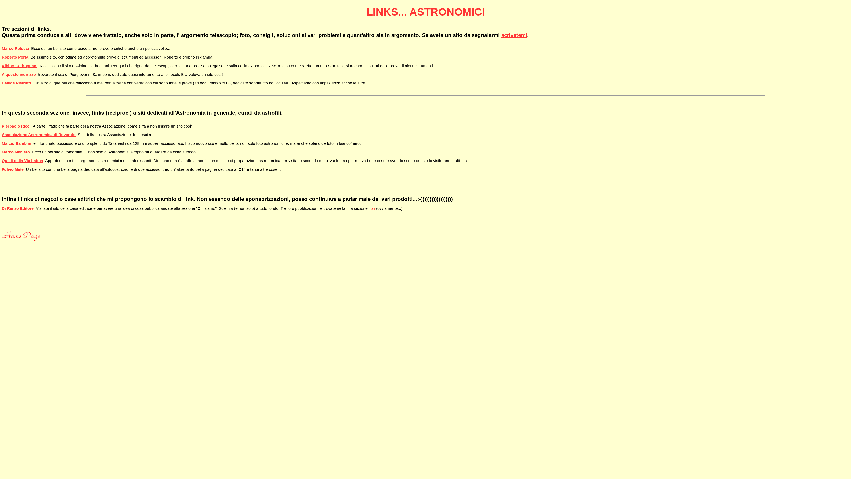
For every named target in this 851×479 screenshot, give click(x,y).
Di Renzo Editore (18, 208)
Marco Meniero (16, 152)
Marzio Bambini (16, 143)
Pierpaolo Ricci (16, 126)
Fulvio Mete (13, 169)
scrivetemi (514, 35)
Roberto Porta (15, 57)
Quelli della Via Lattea (22, 161)
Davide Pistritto (16, 83)
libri (372, 208)
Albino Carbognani (19, 66)
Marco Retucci (15, 48)
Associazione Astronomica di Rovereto (39, 135)
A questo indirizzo (19, 74)
